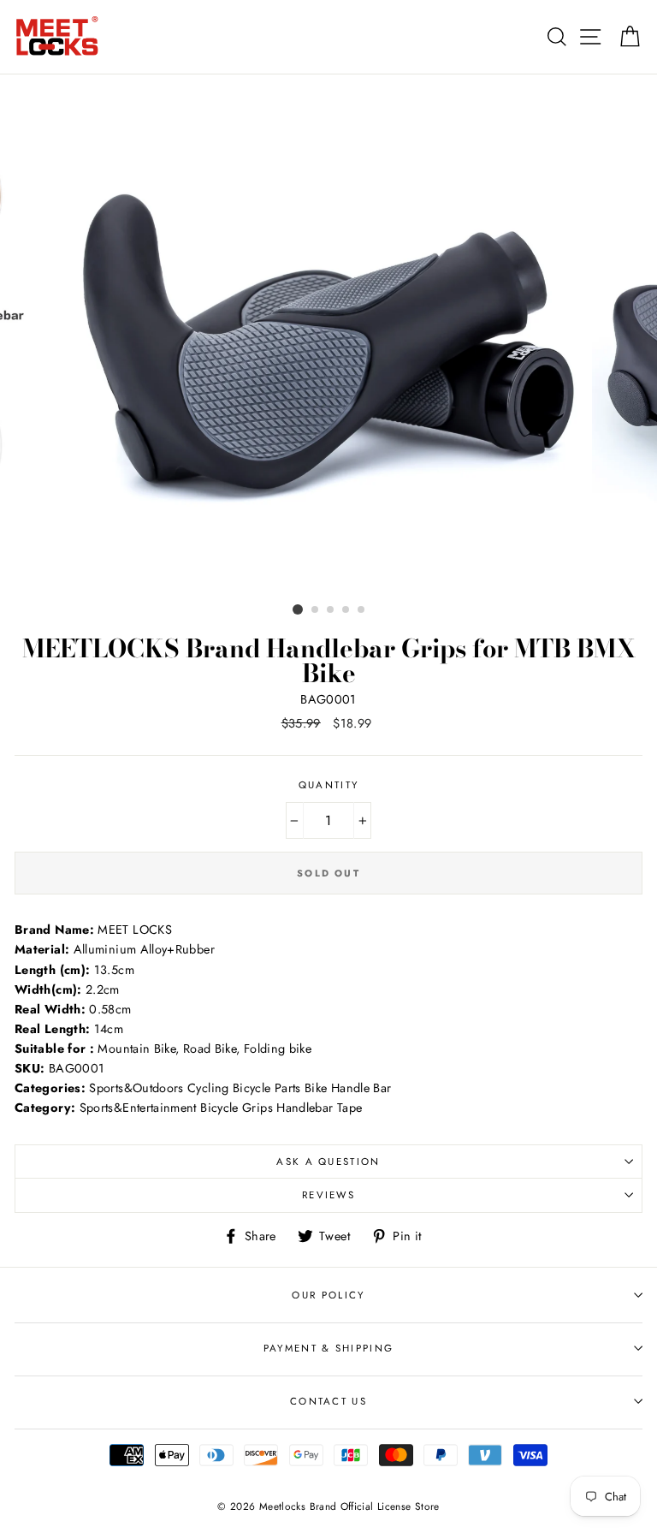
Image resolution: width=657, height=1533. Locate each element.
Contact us (328, 1401)
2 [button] (315, 610)
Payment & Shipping (328, 1348)
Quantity (329, 785)
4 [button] (346, 610)
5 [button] (362, 610)
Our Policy (328, 1295)
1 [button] (298, 609)
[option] (329, 335)
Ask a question (328, 1161)
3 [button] (331, 610)
